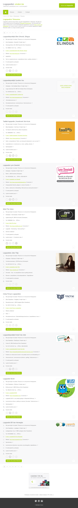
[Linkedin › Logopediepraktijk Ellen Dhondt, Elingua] (13, 71)
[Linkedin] (42, 501)
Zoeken (20, 12)
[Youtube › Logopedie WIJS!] (16, 413)
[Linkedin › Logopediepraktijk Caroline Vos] (13, 112)
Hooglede (16, 299)
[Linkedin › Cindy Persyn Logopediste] (13, 325)
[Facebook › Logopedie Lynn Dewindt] (10, 199)
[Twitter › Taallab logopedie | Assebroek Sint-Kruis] (7, 155)
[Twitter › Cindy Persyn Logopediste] (7, 325)
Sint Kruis (16, 127)
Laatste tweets (9, 237)
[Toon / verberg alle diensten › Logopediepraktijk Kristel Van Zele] (24, 357)
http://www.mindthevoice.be (16, 226)
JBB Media (38, 504)
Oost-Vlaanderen (9, 42)
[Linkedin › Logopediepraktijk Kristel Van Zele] (13, 369)
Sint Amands (14, 214)
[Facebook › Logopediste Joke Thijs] (10, 284)
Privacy (41, 504)
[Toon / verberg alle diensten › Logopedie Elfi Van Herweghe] (24, 445)
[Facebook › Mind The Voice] (10, 243)
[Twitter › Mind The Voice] (7, 243)
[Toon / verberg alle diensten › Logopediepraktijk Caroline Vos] (24, 103)
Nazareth (16, 42)
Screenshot (23, 53)
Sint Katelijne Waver (16, 86)
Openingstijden (10, 146)
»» (21, 32)
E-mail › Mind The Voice (11, 223)
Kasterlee (14, 170)
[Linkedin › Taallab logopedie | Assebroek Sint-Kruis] (13, 155)
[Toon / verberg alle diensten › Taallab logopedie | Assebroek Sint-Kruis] (24, 144)
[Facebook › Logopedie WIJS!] (10, 413)
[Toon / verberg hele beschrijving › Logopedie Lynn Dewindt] (24, 185)
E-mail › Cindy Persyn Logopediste (13, 308)
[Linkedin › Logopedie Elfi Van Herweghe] (13, 457)
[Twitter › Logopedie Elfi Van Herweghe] (7, 457)
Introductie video (18, 237)
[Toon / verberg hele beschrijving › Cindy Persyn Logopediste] (24, 313)
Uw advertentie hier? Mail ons (39, 487)
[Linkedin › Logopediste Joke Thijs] (13, 284)
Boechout (14, 258)
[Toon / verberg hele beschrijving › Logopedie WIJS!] (24, 398)
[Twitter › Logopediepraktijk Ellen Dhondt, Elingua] (7, 71)
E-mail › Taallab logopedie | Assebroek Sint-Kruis (16, 135)
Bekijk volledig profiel (14, 74)
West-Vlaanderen (9, 127)
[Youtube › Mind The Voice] (16, 243)
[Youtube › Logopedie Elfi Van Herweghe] (16, 457)
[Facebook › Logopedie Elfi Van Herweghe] (10, 457)
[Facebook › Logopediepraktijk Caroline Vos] (10, 112)
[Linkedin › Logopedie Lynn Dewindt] (13, 199)
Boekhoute (16, 340)
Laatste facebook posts (11, 64)
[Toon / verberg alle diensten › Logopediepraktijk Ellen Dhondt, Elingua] (24, 59)
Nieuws (12, 12)
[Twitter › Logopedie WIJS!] (7, 413)
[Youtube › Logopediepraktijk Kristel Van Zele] (16, 369)
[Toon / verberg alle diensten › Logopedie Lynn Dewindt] (24, 188)
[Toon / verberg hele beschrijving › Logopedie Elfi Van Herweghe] (24, 442)
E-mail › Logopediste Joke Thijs (13, 267)
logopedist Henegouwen (25, 23)
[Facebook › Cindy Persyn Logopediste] (10, 325)
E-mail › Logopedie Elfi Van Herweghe (14, 436)
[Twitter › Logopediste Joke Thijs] (7, 284)
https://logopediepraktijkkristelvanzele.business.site (21, 351)
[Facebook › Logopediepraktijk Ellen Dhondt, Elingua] (10, 71)
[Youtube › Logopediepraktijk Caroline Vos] (16, 112)
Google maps (22, 42)
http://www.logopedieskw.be (16, 97)
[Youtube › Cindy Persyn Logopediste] (16, 325)
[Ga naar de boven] (73, 75)
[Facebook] (39, 501)
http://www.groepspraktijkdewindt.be (18, 182)
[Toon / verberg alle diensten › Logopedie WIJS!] (24, 401)
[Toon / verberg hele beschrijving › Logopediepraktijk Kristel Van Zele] (24, 354)
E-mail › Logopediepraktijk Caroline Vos (14, 94)
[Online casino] (40, 473)
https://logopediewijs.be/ (15, 395)
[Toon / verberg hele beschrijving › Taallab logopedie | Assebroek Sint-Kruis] (24, 141)
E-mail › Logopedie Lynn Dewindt (13, 179)
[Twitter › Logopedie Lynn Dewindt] (7, 199)
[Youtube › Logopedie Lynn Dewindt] (16, 199)
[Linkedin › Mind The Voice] (13, 243)
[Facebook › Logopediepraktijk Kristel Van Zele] (10, 369)
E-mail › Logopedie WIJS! (11, 392)
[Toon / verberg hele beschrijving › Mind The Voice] (24, 229)
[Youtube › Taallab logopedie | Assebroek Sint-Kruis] (16, 155)
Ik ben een (67, 5)
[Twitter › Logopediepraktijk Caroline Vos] (7, 112)
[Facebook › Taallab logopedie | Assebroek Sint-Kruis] (10, 155)
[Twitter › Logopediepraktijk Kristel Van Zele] (7, 369)
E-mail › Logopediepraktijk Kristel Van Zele (15, 349)
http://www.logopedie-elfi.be (16, 439)
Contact (28, 12)
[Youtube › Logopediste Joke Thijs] (16, 284)
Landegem (16, 428)
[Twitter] (36, 501)
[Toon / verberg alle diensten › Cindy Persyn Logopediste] (24, 316)
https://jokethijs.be (14, 269)
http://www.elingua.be (14, 53)
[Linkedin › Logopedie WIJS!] (13, 413)
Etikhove (16, 384)
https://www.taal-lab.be (15, 138)
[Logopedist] (5, 12)
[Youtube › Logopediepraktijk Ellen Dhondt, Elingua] (16, 71)
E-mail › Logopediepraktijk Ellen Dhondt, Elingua (16, 50)
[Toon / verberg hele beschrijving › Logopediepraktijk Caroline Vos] (24, 100)
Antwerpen (8, 86)
